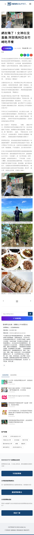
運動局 (23, 443)
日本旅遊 (16, 440)
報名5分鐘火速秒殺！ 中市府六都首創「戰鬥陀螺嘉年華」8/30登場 (19, 389)
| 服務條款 (13, 530)
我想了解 (17, 513)
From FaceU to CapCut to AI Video (19, 396)
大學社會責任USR (15, 436)
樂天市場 (25, 440)
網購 (16, 443)
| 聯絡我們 (26, 530)
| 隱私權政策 (19, 530)
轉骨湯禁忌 (6, 447)
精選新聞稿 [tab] (5, 375)
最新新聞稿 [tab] (13, 375)
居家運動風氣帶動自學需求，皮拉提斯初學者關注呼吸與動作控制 (20, 421)
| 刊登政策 (7, 530)
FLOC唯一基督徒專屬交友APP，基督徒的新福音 (20, 381)
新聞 (25, 48)
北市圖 (5, 436)
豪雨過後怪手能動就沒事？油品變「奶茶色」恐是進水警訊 (20, 404)
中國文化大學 (7, 440)
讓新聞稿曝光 (17, 492)
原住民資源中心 (17, 447)
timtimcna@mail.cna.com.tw (17, 333)
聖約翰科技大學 (7, 443)
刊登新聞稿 (17, 473)
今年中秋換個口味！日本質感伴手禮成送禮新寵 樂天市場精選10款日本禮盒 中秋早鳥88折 (20, 412)
